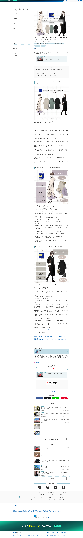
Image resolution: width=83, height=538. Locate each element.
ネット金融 (51, 535)
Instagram (37, 362)
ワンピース (37, 43)
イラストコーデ (38, 45)
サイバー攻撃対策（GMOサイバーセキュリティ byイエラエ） (27, 511)
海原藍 (68, 463)
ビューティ (15, 35)
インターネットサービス (16, 535)
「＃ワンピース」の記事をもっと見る (42, 329)
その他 (64, 535)
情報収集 (48, 535)
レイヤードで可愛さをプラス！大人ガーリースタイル (47, 73)
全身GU (62, 43)
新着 (14, 23)
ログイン (15, 18)
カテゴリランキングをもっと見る (51, 439)
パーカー (47, 43)
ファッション (15, 33)
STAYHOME (43, 45)
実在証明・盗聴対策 (15, 511)
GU (50, 43)
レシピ (14, 38)
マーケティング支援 (39, 535)
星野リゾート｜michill (17, 30)
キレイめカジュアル (56, 43)
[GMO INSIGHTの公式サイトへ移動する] (18, 505)
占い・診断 (15, 50)
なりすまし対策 (51, 511)
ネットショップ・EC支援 (23, 535)
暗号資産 (55, 535)
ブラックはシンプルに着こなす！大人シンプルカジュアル (47, 75)
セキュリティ (34, 535)
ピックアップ (15, 55)
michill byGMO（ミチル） (38, 8)
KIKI (37, 48)
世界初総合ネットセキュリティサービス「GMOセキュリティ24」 (22, 510)
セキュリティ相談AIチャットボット (50, 510)
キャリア (15, 53)
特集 (14, 28)
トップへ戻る (51, 391)
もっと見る (51, 478)
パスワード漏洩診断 (34, 510)
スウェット (42, 43)
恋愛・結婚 (15, 48)
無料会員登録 (15, 16)
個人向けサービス (60, 535)
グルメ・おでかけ (16, 45)
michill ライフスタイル (65, 469)
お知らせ (15, 13)
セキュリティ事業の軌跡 (58, 511)
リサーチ (44, 535)
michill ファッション (66, 410)
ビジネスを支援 (30, 535)
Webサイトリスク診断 (41, 510)
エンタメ (15, 43)
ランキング (15, 25)
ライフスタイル (16, 40)
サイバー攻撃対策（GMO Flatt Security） (43, 511)
